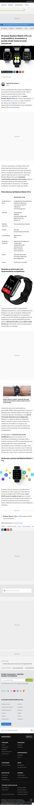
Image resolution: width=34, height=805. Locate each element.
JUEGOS (27, 5)
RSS (20, 690)
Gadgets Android (11, 526)
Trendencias (5, 775)
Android (5, 28)
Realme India (18, 523)
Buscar (31, 730)
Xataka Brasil (5, 789)
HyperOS (11, 28)
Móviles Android (6, 704)
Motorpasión (20, 765)
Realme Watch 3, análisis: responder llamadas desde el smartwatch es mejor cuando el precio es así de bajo (16, 400)
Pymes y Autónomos (22, 777)
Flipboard (20, 72)
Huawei (4, 713)
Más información (19, 803)
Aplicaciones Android (7, 707)
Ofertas (19, 716)
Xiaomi (3, 716)
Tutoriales (20, 707)
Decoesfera (5, 777)
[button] (13, 83)
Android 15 (20, 719)
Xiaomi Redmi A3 (30, 668)
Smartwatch (27, 526)
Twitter (17, 72)
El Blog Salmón (21, 775)
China (26, 28)
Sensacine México (22, 789)
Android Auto (5, 719)
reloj (20, 526)
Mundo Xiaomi (5, 753)
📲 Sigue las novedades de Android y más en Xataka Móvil (15, 24)
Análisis (19, 704)
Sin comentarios (7, 72)
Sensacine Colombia (22, 792)
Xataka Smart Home (7, 751)
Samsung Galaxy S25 (18, 668)
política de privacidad (22, 683)
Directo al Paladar (6, 765)
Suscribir (29, 680)
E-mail (23, 72)
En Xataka (7, 397)
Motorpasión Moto (22, 767)
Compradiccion (5, 779)
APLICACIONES (19, 5)
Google (19, 713)
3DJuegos (19, 745)
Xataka (3, 745)
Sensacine (20, 755)
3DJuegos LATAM (21, 787)
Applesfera (4, 749)
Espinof (19, 757)
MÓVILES (10, 5)
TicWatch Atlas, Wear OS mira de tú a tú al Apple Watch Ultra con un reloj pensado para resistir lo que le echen (18, 663)
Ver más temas (6, 724)
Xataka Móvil (5, 747)
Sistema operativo (6, 710)
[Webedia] (30, 1)
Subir (28, 736)
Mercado (19, 710)
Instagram (17, 690)
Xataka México (5, 787)
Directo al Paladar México (8, 794)
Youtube (14, 690)
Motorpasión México (22, 794)
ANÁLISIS (3, 5)
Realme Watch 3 (15, 101)
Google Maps (19, 28)
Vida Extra (19, 747)
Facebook (14, 72)
